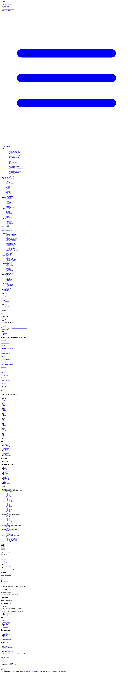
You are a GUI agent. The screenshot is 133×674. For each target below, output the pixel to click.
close (14, 230)
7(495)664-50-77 (7, 4)
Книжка (8, 187)
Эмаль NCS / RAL (13, 165)
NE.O (4, 413)
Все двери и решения (14, 151)
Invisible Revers (9, 183)
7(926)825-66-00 (7, 3)
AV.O (4, 430)
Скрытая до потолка (11, 259)
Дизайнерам (6, 6)
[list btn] (4, 549)
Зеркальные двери (13, 162)
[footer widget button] (6, 618)
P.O (4, 412)
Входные (5, 645)
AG (4, 400)
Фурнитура (11, 176)
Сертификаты (6, 10)
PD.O (4, 415)
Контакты (5, 218)
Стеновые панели (13, 175)
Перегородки (6, 197)
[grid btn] (2, 549)
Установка (8, 212)
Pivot (7, 195)
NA (4, 407)
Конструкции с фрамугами (15, 171)
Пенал (7, 181)
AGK (4, 398)
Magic (7, 190)
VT (4, 405)
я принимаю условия (14, 328)
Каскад (7, 201)
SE (4, 419)
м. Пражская (9, 221)
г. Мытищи (8, 222)
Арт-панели (6, 650)
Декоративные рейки (8, 651)
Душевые (8, 206)
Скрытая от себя (10, 258)
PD (4, 414)
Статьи (7, 216)
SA (4, 418)
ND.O (4, 410)
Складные (8, 202)
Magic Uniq (8, 191)
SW (4, 420)
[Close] (2, 660)
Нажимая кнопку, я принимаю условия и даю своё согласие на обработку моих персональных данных (34, 671)
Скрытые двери (7, 177)
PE (4, 423)
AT (4, 399)
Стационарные (9, 205)
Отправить (3, 669)
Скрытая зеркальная (11, 261)
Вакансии (8, 215)
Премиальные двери (13, 163)
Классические (9, 200)
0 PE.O (5, 427)
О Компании (6, 620)
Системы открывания (14, 172)
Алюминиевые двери (14, 166)
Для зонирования (10, 207)
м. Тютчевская (9, 220)
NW (4, 417)
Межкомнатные (7, 646)
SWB (4, 422)
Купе (7, 180)
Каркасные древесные (14, 158)
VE (4, 404)
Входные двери (12, 170)
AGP (4, 402)
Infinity (7, 185)
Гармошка (8, 193)
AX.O (4, 432)
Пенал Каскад (9, 196)
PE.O (4, 425)
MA (4, 428)
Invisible (8, 182)
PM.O (4, 408)
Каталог (5, 148)
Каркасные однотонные (14, 152)
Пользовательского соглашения (19, 328)
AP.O (4, 433)
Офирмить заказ (4, 329)
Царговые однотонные (14, 153)
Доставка (8, 211)
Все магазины (9, 223)
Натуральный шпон (13, 160)
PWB (4, 437)
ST (4, 424)
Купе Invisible (9, 192)
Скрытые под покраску (14, 155)
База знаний (9, 217)
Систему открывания (8, 647)
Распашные (8, 203)
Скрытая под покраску (11, 256)
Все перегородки (10, 198)
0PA (4, 438)
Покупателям (6, 208)
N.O (4, 409)
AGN (4, 397)
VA (4, 403)
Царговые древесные (14, 157)
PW (4, 435)
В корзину (3, 320)
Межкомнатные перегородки (16, 168)
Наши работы (9, 213)
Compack (8, 188)
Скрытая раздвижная (11, 260)
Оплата (8, 210)
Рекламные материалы (8, 9)
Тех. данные (9, 279)
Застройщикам (6, 7)
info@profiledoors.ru (9, 614)
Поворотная (9, 186)
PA (4, 434)
